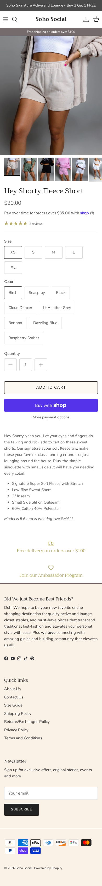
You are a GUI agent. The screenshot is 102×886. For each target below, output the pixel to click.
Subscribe (21, 809)
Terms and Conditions (23, 738)
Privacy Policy (16, 730)
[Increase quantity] (41, 364)
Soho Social (24, 868)
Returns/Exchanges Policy (27, 721)
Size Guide (13, 705)
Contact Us (13, 697)
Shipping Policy (17, 713)
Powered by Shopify (48, 868)
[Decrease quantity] (10, 364)
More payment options (51, 417)
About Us (12, 688)
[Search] (17, 19)
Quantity (12, 353)
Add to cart (51, 387)
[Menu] (6, 19)
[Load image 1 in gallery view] (51, 95)
